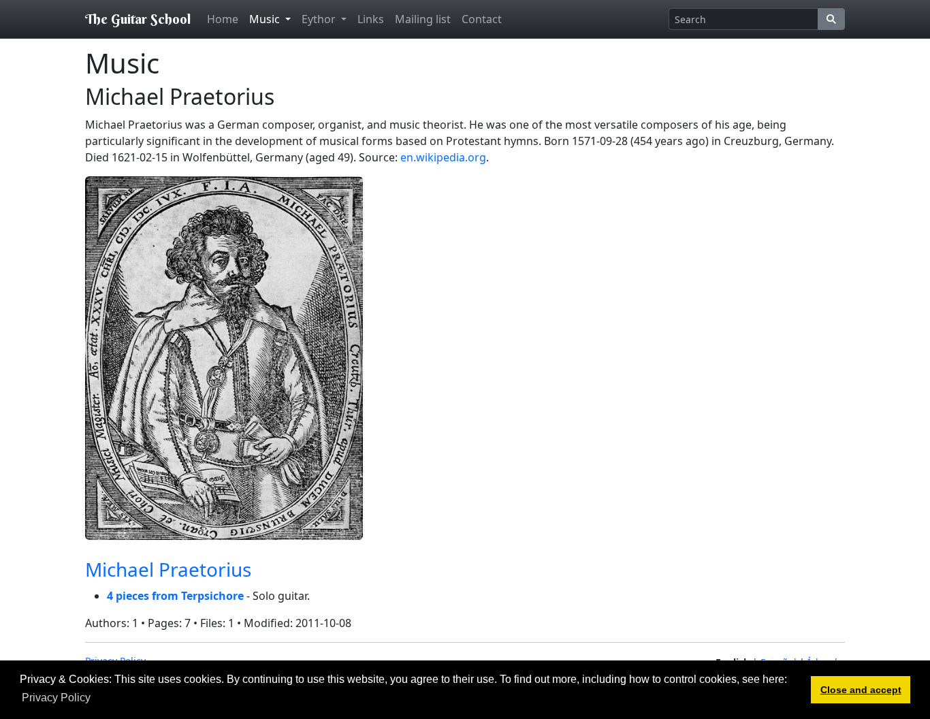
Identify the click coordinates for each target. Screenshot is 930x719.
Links (370, 19)
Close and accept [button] (860, 689)
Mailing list (423, 19)
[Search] (831, 19)
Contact (482, 19)
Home (222, 19)
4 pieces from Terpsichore (175, 595)
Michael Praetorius (168, 569)
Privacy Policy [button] (56, 697)
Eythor (320, 19)
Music (266, 19)
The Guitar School (138, 18)
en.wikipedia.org (443, 157)
